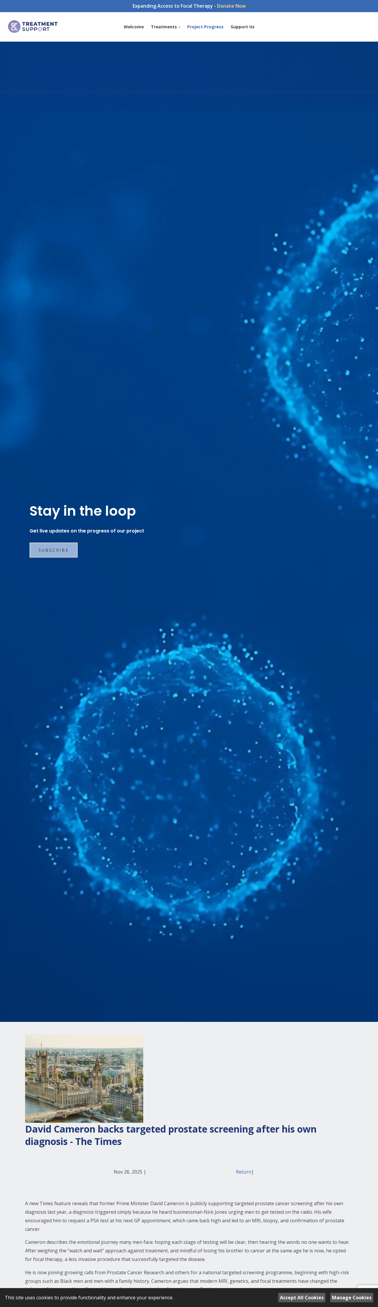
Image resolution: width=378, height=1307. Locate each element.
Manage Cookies (352, 1297)
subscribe (53, 550)
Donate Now (231, 6)
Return (243, 1172)
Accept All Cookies (302, 1297)
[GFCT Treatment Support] (32, 27)
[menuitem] (133, 27)
